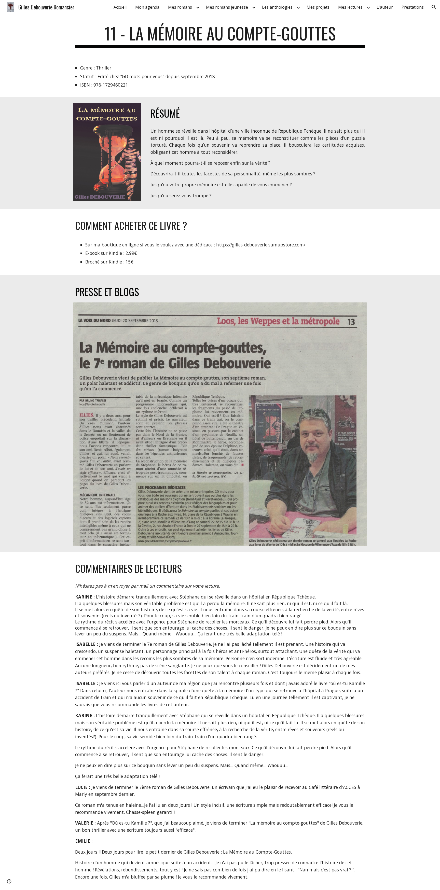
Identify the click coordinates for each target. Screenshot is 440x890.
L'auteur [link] (385, 7)
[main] (220, 35)
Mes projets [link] (318, 7)
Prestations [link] (413, 7)
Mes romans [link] (180, 7)
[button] (434, 7)
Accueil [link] (120, 7)
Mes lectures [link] (350, 7)
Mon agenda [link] (147, 7)
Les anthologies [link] (277, 7)
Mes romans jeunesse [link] (227, 7)
